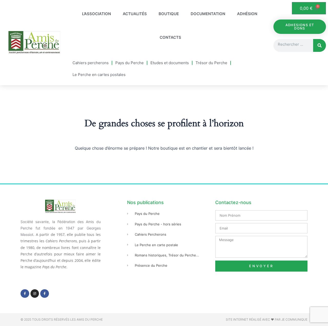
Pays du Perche (129, 62)
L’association (96, 13)
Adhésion (247, 13)
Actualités (135, 13)
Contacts (170, 37)
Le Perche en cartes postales (99, 74)
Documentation (208, 13)
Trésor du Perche (211, 62)
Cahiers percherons (91, 62)
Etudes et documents (169, 62)
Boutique (169, 13)
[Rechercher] (319, 45)
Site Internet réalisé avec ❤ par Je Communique (267, 319)
